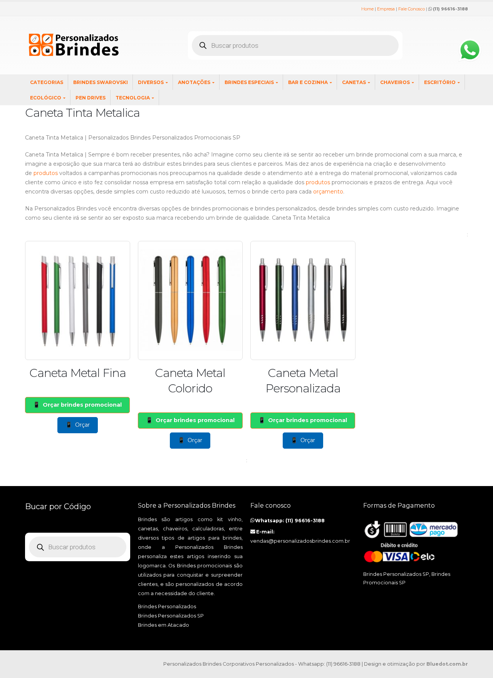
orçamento (328, 191)
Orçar (82, 424)
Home (367, 9)
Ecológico (45, 98)
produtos (46, 173)
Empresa (386, 9)
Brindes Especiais (249, 82)
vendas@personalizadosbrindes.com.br (300, 541)
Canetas (354, 82)
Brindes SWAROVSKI (100, 82)
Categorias (46, 82)
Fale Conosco (411, 9)
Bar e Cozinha (308, 82)
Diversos (151, 82)
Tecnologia (133, 98)
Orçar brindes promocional (82, 404)
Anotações (194, 82)
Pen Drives (90, 98)
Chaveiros (395, 82)
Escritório (440, 82)
